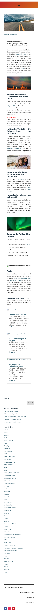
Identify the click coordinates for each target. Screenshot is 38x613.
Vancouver (7, 553)
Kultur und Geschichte (10, 483)
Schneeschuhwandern (10, 537)
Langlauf (6, 486)
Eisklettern (7, 449)
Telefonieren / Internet (10, 545)
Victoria (6, 556)
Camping (6, 446)
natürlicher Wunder (16, 280)
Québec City (7, 529)
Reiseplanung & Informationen (12, 534)
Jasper (5, 467)
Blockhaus (7, 438)
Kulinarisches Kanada (10, 478)
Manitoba (6, 489)
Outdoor (6, 521)
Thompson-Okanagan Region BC (13, 548)
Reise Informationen (9, 532)
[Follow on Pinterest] (13, 608)
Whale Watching (8, 561)
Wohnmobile (7, 569)
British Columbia (8, 440)
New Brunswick (8, 502)
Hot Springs (7, 459)
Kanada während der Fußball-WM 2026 (17, 365)
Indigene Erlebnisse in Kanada (12, 419)
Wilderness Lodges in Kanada (17, 339)
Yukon (29, 187)
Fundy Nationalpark (9, 457)
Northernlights (8, 505)
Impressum (30, 598)
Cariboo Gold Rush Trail (18, 315)
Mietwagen (7, 491)
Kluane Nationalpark (10, 475)
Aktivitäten (7, 430)
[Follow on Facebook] (5, 608)
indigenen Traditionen (14, 149)
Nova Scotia (7, 510)
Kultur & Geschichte (9, 481)
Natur (5, 499)
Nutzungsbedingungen (27, 592)
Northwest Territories (10, 508)
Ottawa (6, 518)
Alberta (6, 432)
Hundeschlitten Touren (10, 462)
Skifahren (6, 540)
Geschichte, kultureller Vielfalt (22, 278)
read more (12, 327)
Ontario (6, 516)
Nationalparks (19, 179)
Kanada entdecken (11, 35)
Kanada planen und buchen (12, 473)
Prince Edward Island (10, 524)
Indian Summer (8, 465)
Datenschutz (30, 603)
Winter (6, 567)
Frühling (6, 454)
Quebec (27, 244)
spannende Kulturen (22, 54)
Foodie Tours (8, 451)
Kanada (6, 470)
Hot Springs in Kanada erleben (12, 422)
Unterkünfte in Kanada (10, 551)
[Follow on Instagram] (9, 608)
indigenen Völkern (12, 106)
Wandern (6, 559)
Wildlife (6, 564)
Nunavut (6, 513)
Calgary (6, 443)
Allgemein (7, 435)
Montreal (6, 494)
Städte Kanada (8, 543)
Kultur (22, 68)
